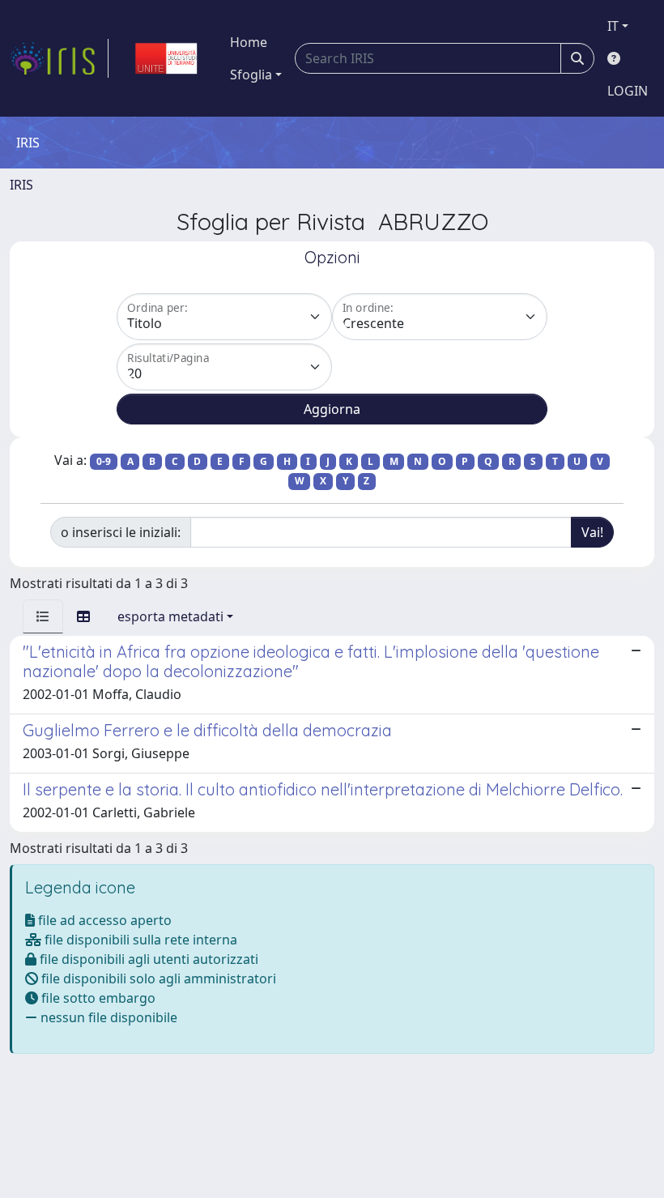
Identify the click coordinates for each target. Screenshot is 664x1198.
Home (248, 42)
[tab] (43, 616)
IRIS (21, 185)
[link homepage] (59, 58)
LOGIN (627, 91)
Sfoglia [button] (251, 74)
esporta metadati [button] (170, 616)
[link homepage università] (166, 58)
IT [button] (613, 26)
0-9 (103, 461)
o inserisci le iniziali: (121, 532)
